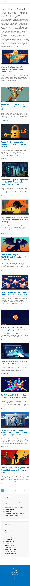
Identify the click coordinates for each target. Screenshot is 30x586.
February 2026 (10, 543)
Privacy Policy (15, 574)
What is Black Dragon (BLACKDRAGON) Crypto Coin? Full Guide (13, 257)
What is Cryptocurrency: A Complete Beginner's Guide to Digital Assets (13, 69)
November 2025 (10, 549)
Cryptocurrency (10, 505)
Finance (8, 511)
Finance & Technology (12, 515)
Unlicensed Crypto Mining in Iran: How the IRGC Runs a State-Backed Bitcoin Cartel (14, 182)
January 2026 (10, 545)
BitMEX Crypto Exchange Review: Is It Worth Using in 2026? (14, 362)
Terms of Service (15, 572)
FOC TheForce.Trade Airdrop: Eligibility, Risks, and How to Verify (14, 329)
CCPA (15, 576)
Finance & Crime (10, 509)
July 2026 (9, 533)
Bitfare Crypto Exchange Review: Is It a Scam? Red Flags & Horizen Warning (14, 219)
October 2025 (10, 551)
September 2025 (10, 553)
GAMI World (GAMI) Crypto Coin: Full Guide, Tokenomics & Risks (14, 396)
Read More (4, 83)
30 (24, 490)
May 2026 (9, 537)
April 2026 (9, 539)
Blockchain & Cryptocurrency (14, 513)
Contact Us (15, 578)
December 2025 (10, 547)
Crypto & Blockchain (12, 503)
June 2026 (9, 535)
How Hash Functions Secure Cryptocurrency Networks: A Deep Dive (15, 107)
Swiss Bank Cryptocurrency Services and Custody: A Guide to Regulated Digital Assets (14, 432)
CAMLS (4, 1)
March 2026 (9, 541)
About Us (15, 570)
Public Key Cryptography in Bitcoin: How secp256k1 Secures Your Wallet (14, 144)
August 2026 (9, 531)
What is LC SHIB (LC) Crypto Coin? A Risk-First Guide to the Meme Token (15, 470)
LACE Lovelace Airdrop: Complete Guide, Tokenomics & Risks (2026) (15, 293)
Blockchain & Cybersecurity (14, 507)
